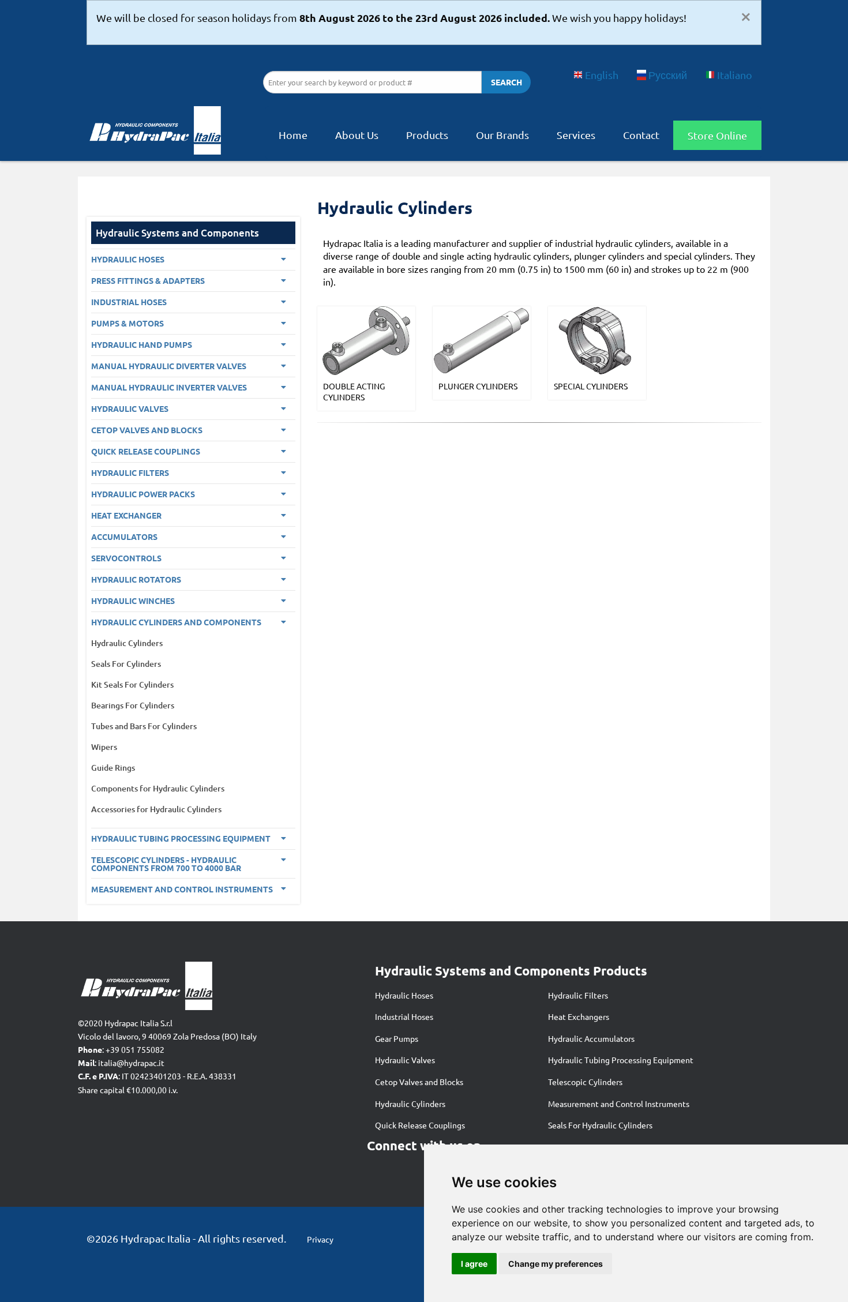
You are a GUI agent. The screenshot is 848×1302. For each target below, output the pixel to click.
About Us (356, 135)
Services (576, 135)
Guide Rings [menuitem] (113, 767)
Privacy (320, 1239)
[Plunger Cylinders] (482, 339)
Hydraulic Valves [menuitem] (129, 408)
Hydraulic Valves (405, 1060)
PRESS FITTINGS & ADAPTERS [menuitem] (148, 280)
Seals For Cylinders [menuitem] (126, 663)
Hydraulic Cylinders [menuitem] (127, 642)
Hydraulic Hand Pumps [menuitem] (141, 344)
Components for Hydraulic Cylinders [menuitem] (157, 788)
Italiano (734, 75)
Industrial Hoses (404, 1016)
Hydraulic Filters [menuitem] (130, 472)
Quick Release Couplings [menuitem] (145, 451)
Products (427, 135)
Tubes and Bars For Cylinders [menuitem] (144, 726)
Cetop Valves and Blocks (419, 1081)
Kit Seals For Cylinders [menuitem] (132, 684)
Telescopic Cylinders (585, 1081)
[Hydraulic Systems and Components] (155, 133)
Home (293, 135)
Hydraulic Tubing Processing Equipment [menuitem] (181, 838)
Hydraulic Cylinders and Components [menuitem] (176, 622)
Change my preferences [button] (555, 1264)
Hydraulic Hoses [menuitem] (127, 259)
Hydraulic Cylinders (410, 1103)
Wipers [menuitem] (104, 746)
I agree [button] (474, 1264)
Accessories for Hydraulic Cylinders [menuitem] (156, 809)
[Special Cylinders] (597, 339)
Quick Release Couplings (420, 1125)
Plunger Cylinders (477, 386)
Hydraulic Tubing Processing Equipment (620, 1060)
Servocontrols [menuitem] (126, 558)
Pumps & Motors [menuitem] (127, 323)
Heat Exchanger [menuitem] (126, 515)
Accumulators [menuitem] (124, 536)
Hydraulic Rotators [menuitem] (136, 579)
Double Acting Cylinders (354, 391)
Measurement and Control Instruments (618, 1103)
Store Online (717, 135)
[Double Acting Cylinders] (366, 339)
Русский (667, 75)
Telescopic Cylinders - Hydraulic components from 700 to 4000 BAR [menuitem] (166, 863)
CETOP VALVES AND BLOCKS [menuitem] (146, 430)
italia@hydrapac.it (131, 1062)
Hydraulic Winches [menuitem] (133, 600)
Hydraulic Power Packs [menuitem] (143, 494)
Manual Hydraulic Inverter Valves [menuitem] (169, 387)
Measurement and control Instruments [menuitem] (182, 889)
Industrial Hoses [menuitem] (129, 302)
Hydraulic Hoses (404, 995)
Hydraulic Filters (578, 995)
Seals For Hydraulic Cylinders (600, 1125)
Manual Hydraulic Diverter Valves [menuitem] (168, 366)
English (601, 75)
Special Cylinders (591, 386)
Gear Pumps (396, 1038)
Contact (641, 135)
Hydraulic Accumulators (591, 1038)
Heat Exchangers (578, 1016)
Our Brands (502, 135)
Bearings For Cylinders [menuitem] (132, 705)
